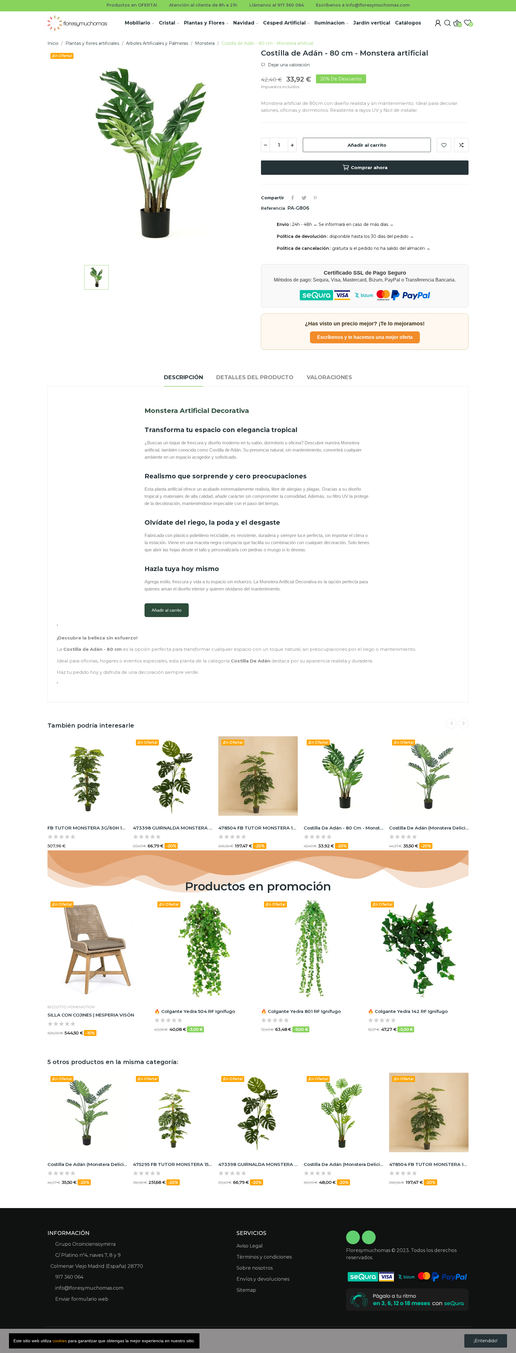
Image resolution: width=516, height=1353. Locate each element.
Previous (451, 723)
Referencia (273, 208)
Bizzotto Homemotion (71, 1007)
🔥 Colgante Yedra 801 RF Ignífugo (301, 1011)
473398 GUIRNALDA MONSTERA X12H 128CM (172, 828)
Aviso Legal (249, 1246)
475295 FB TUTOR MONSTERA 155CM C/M (172, 1164)
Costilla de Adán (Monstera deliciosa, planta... (429, 828)
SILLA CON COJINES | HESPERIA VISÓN (90, 1015)
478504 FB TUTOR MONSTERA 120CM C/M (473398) (258, 828)
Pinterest (315, 197)
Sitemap (246, 1290)
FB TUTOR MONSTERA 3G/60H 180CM (87, 828)
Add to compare (461, 145)
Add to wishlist (444, 145)
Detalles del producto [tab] (255, 377)
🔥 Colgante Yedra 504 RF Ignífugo (194, 1011)
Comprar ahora (369, 167)
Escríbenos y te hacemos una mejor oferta (365, 337)
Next (463, 723)
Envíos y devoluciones (262, 1279)
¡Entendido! (485, 1340)
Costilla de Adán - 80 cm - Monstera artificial (343, 828)
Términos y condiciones (264, 1257)
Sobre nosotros (254, 1268)
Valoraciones (329, 377)
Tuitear (304, 197)
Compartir (292, 197)
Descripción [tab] (183, 377)
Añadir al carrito (367, 145)
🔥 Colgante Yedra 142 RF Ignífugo (408, 1011)
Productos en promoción (258, 886)
